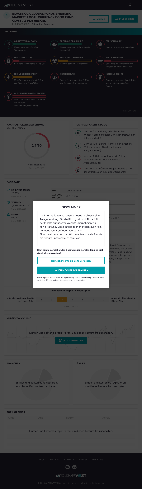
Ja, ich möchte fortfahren (71, 270)
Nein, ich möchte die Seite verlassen (71, 260)
